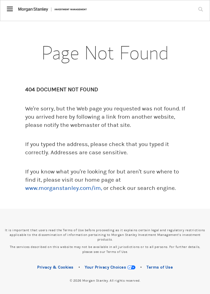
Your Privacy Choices (106, 267)
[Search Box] (202, 5)
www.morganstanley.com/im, (63, 188)
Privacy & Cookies (55, 267)
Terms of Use (160, 267)
